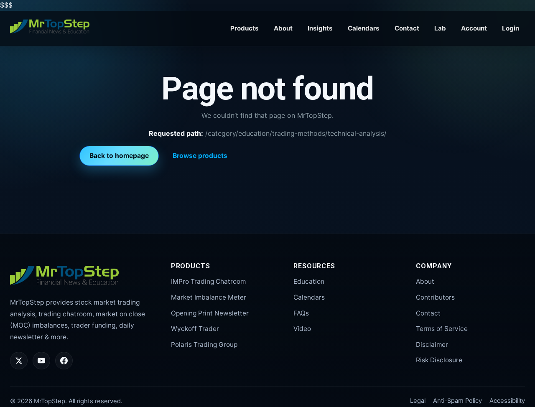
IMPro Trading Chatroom (208, 281)
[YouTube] (41, 360)
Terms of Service (442, 329)
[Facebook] (64, 360)
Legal (417, 400)
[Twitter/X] (19, 360)
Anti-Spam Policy (457, 400)
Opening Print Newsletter (210, 313)
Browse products (200, 156)
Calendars (364, 28)
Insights (320, 28)
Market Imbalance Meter (208, 297)
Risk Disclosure (439, 360)
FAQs (301, 313)
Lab (440, 28)
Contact (407, 28)
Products (244, 28)
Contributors (435, 297)
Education (308, 281)
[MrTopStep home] (49, 26)
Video (302, 329)
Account (474, 28)
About (283, 28)
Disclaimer (432, 344)
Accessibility (507, 400)
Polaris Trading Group (204, 344)
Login (510, 28)
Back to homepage (119, 156)
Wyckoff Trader (195, 329)
